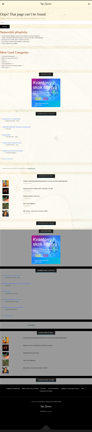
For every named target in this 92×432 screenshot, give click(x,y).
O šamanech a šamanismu (8, 56)
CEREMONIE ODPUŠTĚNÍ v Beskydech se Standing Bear (16, 127)
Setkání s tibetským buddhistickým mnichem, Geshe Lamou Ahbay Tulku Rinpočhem (22, 38)
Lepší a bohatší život (7, 63)
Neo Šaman (46, 4)
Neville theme (43, 411)
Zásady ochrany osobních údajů (53, 401)
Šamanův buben (6, 135)
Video (3, 60)
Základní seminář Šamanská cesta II (11, 142)
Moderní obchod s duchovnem (31, 196)
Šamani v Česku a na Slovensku (9, 58)
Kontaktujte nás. (31, 168)
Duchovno (4, 62)
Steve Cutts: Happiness (29, 203)
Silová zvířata (5, 67)
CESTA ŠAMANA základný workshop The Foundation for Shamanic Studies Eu (21, 36)
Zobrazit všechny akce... (8, 158)
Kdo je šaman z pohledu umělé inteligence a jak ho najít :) (16, 41)
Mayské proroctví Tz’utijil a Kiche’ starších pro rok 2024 (15, 39)
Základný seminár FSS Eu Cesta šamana (12, 150)
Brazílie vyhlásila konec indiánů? (9, 43)
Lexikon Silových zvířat (45, 391)
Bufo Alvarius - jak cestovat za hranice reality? (35, 211)
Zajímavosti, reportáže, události (70, 388)
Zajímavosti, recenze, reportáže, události (12, 65)
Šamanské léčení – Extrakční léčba (11, 119)
